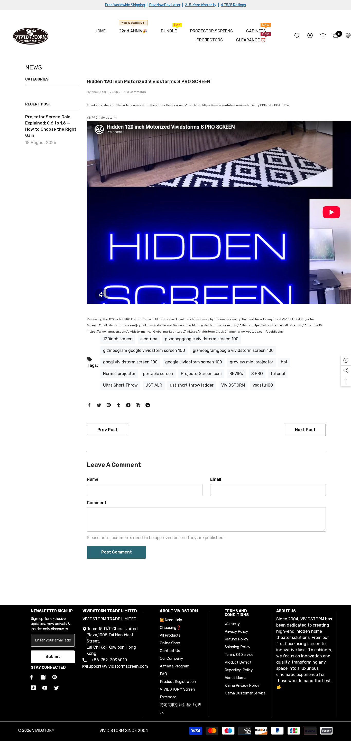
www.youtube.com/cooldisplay (261, 331)
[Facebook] (89, 404)
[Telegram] (128, 404)
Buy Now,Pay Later (164, 5)
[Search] (297, 35)
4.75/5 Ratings (233, 5)
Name (92, 479)
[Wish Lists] (323, 35)
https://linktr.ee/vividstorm (194, 331)
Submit (52, 656)
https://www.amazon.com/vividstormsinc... (120, 331)
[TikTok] (33, 687)
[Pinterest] (108, 404)
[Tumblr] (118, 404)
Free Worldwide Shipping (125, 5)
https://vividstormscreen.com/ (215, 325)
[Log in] (310, 35)
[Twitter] (99, 404)
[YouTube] (44, 687)
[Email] (138, 404)
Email (215, 479)
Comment (97, 502)
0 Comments (136, 92)
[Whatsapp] (147, 404)
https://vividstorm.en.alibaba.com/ (278, 325)
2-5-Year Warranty (200, 5)
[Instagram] (43, 677)
